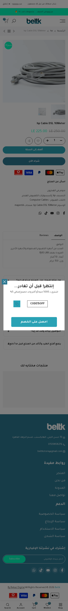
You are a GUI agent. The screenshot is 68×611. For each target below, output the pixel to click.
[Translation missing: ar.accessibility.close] (4, 281)
